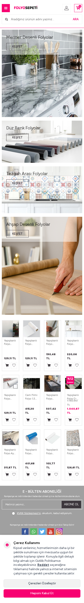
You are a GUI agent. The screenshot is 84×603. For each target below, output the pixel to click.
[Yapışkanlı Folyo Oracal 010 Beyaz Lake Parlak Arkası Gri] (31, 329)
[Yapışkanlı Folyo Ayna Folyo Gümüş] (10, 438)
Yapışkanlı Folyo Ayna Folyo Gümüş (10, 451)
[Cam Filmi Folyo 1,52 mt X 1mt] (31, 383)
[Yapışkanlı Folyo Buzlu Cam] (10, 329)
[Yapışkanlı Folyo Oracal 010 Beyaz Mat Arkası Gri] (10, 383)
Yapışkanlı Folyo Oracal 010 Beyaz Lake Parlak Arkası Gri (31, 342)
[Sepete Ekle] (7, 365)
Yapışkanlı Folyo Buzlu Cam (10, 342)
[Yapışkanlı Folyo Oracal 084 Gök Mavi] (31, 438)
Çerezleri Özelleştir (42, 583)
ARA (76, 19)
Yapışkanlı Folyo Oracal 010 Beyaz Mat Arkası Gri (10, 396)
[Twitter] (42, 531)
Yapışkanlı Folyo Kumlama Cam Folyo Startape (52, 342)
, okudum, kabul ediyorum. (44, 513)
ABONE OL (71, 504)
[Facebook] (25, 531)
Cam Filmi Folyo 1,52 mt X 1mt (31, 396)
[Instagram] (59, 531)
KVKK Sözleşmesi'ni (29, 513)
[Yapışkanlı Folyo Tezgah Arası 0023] (73, 329)
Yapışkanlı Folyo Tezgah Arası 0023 (73, 342)
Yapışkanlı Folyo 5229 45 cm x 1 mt (73, 451)
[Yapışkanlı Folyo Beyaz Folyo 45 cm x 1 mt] (52, 438)
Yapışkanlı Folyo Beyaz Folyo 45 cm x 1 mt (52, 451)
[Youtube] (50, 531)
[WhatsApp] (33, 531)
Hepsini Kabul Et (42, 593)
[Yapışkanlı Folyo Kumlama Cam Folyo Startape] (52, 329)
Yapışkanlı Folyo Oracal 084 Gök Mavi (31, 451)
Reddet (43, 565)
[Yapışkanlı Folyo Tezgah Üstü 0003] (52, 383)
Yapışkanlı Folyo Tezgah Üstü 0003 (52, 396)
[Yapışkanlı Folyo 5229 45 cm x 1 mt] (73, 438)
